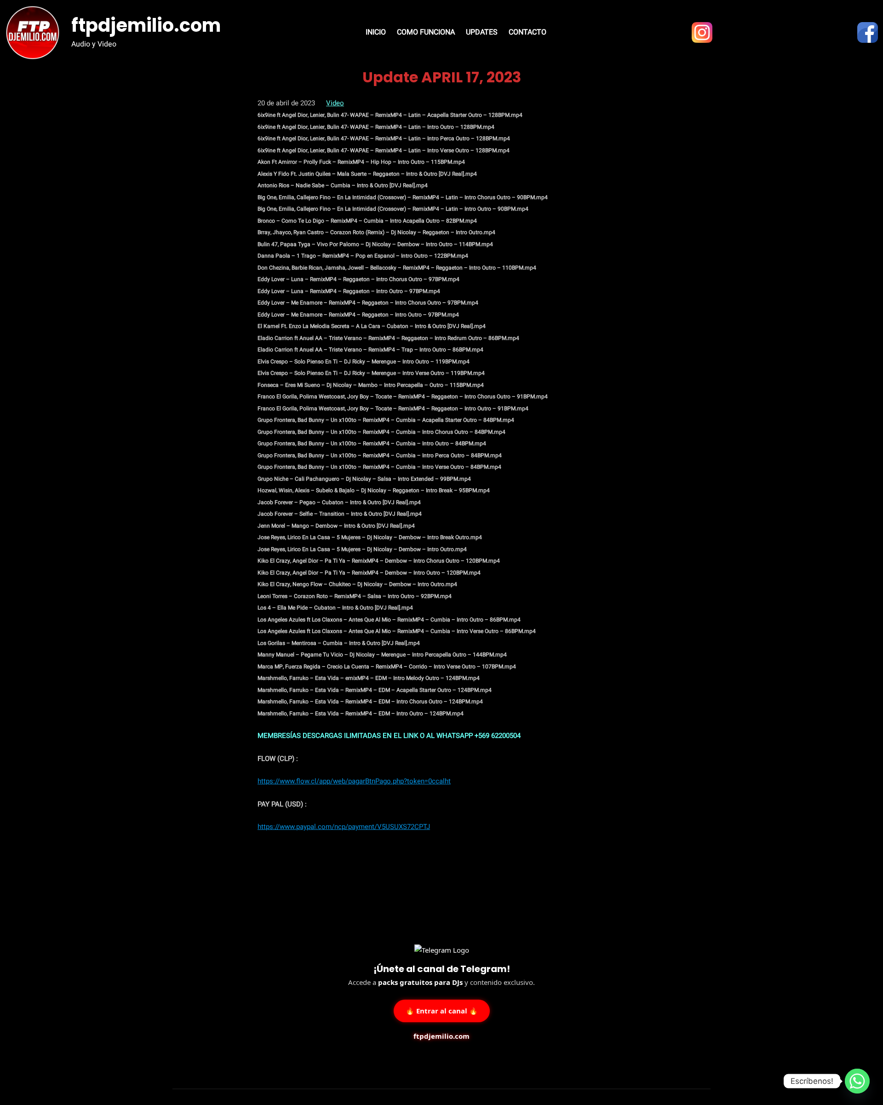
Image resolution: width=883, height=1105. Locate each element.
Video (335, 103)
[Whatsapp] (857, 1081)
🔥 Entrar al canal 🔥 (442, 1009)
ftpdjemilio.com (146, 25)
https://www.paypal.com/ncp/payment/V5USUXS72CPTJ (344, 827)
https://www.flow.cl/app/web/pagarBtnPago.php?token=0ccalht (354, 781)
